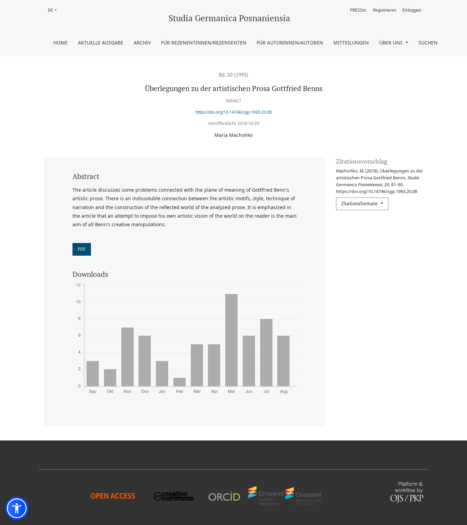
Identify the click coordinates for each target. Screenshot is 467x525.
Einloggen (411, 10)
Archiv (142, 42)
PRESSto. (358, 10)
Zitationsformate (360, 204)
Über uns (391, 42)
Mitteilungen (351, 42)
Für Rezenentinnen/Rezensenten (203, 42)
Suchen (428, 42)
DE (54, 10)
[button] (17, 508)
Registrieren (384, 10)
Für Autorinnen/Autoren (290, 42)
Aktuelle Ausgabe (100, 42)
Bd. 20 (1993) (233, 74)
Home (60, 42)
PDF (82, 249)
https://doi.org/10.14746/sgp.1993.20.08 (234, 112)
